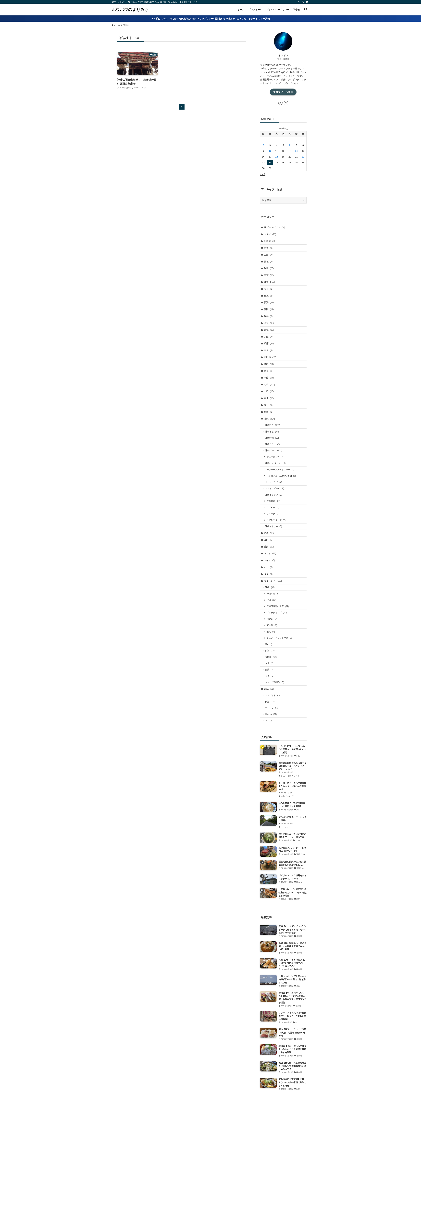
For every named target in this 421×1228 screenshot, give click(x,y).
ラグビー (273, 507)
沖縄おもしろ (273, 526)
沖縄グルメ (273, 450)
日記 (269, 701)
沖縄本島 (273, 593)
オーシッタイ (273, 482)
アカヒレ (271, 708)
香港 (269, 546)
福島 (269, 268)
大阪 (268, 336)
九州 (269, 663)
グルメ (270, 234)
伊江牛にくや (275, 457)
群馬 (268, 295)
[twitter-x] (298, 2)
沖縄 (269, 418)
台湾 (269, 533)
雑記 (269, 688)
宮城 (268, 261)
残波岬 (272, 619)
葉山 (269, 644)
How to (271, 714)
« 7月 (262, 174)
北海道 (269, 241)
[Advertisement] (283, 1154)
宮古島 (272, 625)
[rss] (307, 2)
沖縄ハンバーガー (276, 463)
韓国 (268, 539)
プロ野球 (273, 501)
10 (270, 151)
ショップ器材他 (274, 682)
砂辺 (271, 600)
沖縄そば (272, 431)
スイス (269, 560)
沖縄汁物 (272, 438)
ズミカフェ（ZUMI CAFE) (281, 476)
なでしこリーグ (276, 520)
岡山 (269, 377)
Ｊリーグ (273, 513)
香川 (269, 398)
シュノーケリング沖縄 (280, 638)
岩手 (268, 248)
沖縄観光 (272, 425)
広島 (269, 384)
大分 (268, 405)
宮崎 (268, 411)
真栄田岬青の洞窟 (278, 606)
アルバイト (272, 695)
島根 (268, 370)
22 (303, 156)
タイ (268, 574)
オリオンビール (274, 488)
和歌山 (270, 357)
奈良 (268, 350)
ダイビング (273, 581)
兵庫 (269, 343)
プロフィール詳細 (283, 92)
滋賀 (269, 323)
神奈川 (269, 282)
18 (276, 156)
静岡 (269, 309)
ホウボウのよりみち (130, 9)
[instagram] (303, 2)
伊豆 (269, 650)
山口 (269, 391)
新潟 (269, 302)
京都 (269, 330)
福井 (268, 316)
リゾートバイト (274, 227)
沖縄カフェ (272, 444)
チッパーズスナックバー (280, 469)
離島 (271, 631)
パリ (268, 567)
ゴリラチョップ (277, 612)
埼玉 (268, 288)
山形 (268, 254)
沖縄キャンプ (274, 495)
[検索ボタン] (305, 9)
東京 (269, 275)
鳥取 (269, 364)
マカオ (270, 553)
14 (296, 151)
